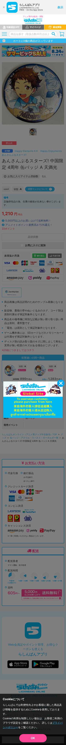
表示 (60, 7)
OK (33, 738)
